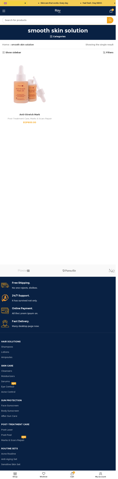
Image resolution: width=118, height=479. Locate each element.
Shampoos (7, 346)
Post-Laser (7, 429)
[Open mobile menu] (4, 11)
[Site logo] (58, 10)
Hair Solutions (11, 341)
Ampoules (6, 357)
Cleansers (6, 371)
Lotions (5, 352)
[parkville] (69, 270)
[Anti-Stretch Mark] (29, 84)
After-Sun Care (9, 416)
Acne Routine (8, 453)
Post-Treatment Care (18, 118)
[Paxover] (24, 270)
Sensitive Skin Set (10, 464)
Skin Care (7, 365)
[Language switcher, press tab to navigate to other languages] (15, 3)
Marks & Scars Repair (41, 118)
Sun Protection (11, 400)
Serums (5, 381)
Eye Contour (8, 386)
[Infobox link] (58, 285)
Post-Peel (6, 435)
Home (5, 44)
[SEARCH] (110, 20)
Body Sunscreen (10, 410)
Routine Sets (9, 448)
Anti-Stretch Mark (30, 114)
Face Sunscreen (10, 405)
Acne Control (8, 391)
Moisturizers (8, 376)
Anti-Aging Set (9, 459)
